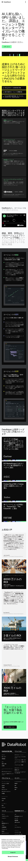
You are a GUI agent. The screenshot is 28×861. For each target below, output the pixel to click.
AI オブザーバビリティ (6, 791)
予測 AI (3, 787)
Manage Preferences (13, 856)
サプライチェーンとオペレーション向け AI (20, 772)
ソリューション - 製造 (19, 764)
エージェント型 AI (5, 783)
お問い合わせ (7, 46)
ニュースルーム (18, 827)
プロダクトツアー (5, 816)
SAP (15, 789)
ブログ (3, 825)
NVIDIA (16, 783)
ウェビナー (4, 818)
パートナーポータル (18, 834)
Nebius (16, 787)
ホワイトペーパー (5, 833)
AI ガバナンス (4, 789)
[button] (25, 2)
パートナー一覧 (18, 832)
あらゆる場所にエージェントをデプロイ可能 (14, 325)
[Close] (24, 837)
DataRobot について (19, 816)
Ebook (3, 831)
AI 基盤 (3, 793)
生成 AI (3, 785)
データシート (4, 829)
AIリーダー (4, 756)
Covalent (3, 798)
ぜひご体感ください (10, 727)
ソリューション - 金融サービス (20, 762)
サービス (3, 807)
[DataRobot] (6, 2)
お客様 (3, 765)
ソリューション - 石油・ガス (20, 759)
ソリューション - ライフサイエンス (20, 757)
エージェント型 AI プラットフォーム (7, 774)
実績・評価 (4, 763)
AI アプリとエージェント (6, 771)
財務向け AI (17, 769)
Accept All (12, 852)
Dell (15, 785)
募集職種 (16, 820)
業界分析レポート (5, 823)
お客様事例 (4, 827)
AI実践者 (3, 758)
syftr (3, 800)
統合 (3, 805)
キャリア (16, 818)
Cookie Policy (5, 848)
